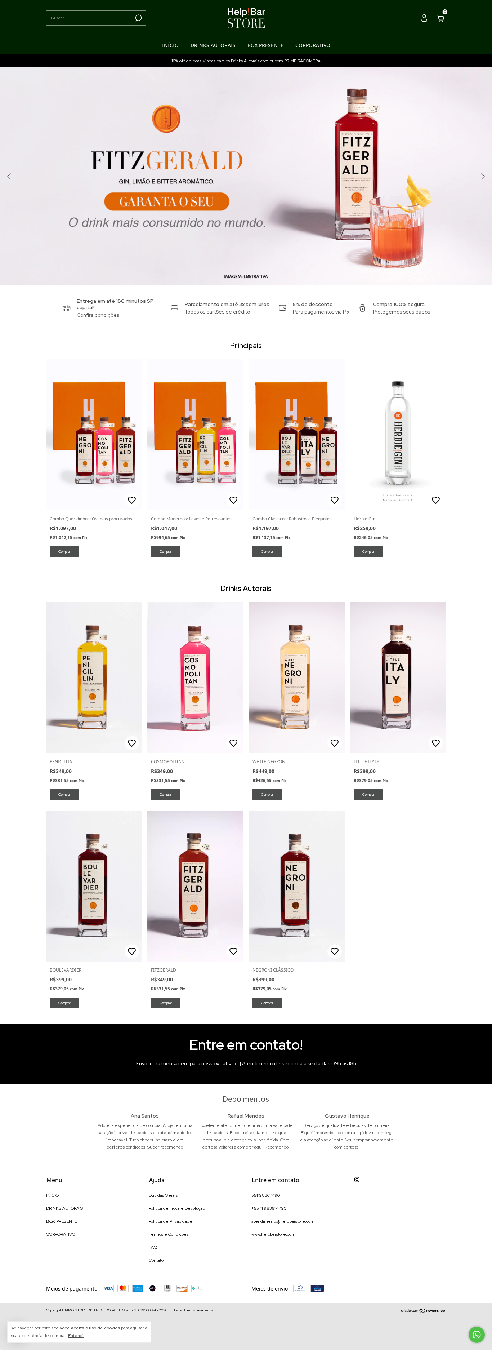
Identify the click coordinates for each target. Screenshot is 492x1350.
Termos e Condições (168, 1234)
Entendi (76, 1335)
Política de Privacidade (170, 1221)
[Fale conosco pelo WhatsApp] (477, 1335)
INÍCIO (170, 45)
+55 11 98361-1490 (268, 1208)
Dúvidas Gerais (163, 1195)
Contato (156, 1260)
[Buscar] (137, 18)
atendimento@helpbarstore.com (282, 1221)
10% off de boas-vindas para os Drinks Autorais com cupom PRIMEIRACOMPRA (246, 61)
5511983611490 (265, 1195)
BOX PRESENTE (265, 45)
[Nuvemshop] (423, 1311)
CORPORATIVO (312, 45)
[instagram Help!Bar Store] (357, 1179)
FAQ (153, 1247)
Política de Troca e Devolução (177, 1208)
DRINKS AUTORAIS (213, 45)
